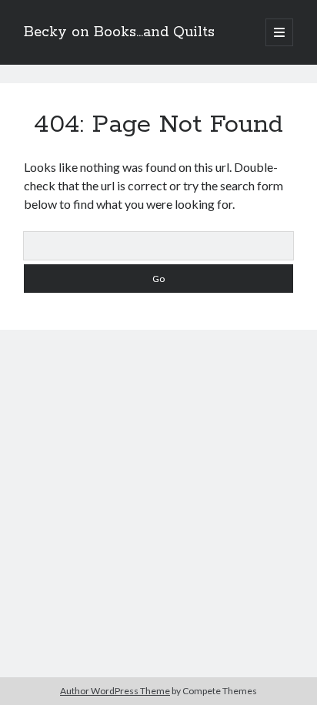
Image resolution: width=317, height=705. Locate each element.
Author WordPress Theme (115, 691)
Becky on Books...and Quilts (119, 32)
